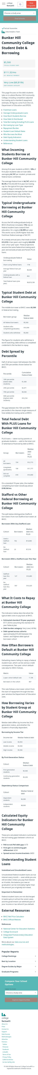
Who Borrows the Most (12, 134)
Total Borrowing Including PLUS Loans (18, 122)
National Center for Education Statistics (19, 929)
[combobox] (20, 4)
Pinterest (5, 1047)
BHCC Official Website (12, 919)
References (7, 143)
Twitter (5, 1044)
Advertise (5, 1039)
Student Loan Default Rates (14, 131)
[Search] (20, 4)
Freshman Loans (10, 110)
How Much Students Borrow (14, 116)
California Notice (8, 1059)
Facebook (6, 1049)
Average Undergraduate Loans (15, 113)
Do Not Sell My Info (9, 1062)
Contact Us (5, 1029)
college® (6, 1019)
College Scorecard (10, 932)
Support (4, 1032)
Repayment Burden (11, 128)
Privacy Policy (7, 1057)
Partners (4, 1042)
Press (3, 1026)
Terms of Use (7, 1054)
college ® (10, 4)
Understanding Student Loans (15, 140)
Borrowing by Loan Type (13, 125)
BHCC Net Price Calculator (13, 916)
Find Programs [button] (31, 4)
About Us (4, 1024)
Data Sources (6, 1034)
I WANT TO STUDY (10, 989)
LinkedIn (5, 1052)
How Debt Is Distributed (13, 119)
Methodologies (6, 1037)
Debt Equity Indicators (12, 137)
